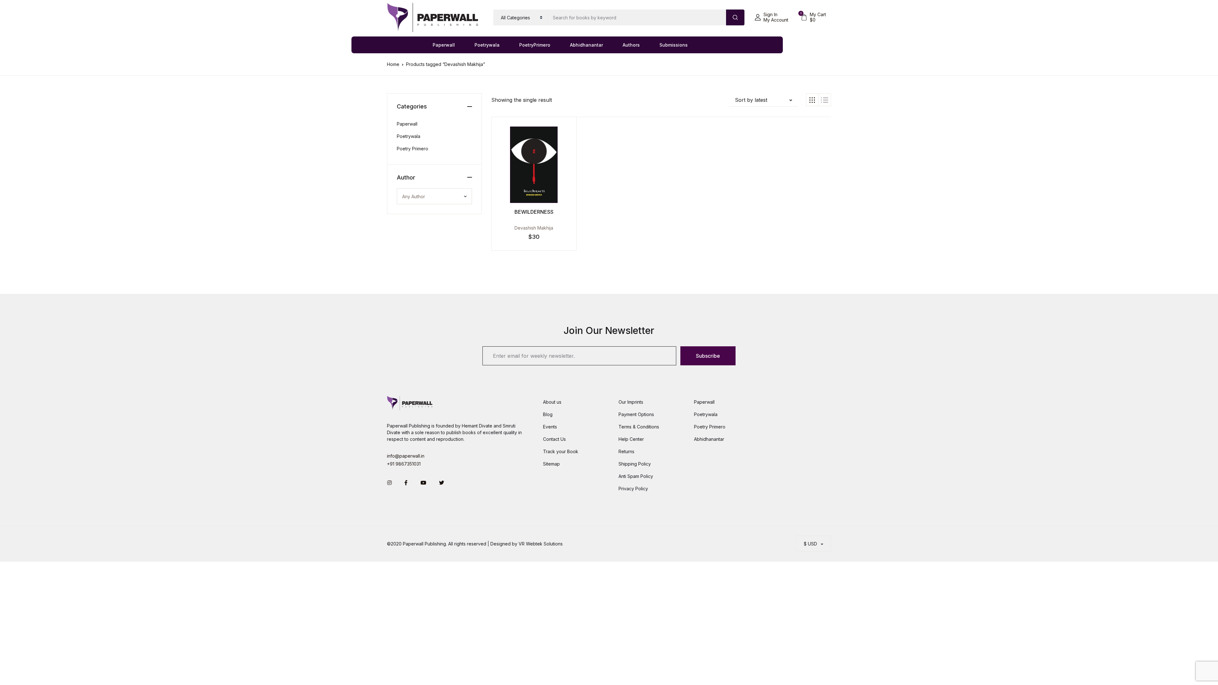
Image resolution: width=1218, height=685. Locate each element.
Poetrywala (487, 45)
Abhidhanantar (586, 45)
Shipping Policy (635, 463)
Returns (626, 451)
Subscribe (708, 356)
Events (550, 426)
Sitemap (551, 463)
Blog (548, 414)
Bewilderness (533, 212)
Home (393, 64)
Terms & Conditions (639, 426)
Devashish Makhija (533, 228)
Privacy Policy (633, 488)
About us (552, 402)
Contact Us (554, 439)
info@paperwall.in (405, 456)
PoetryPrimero (534, 45)
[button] (771, 17)
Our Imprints (631, 402)
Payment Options (636, 414)
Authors (631, 45)
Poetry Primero (412, 148)
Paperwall (444, 45)
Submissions (673, 45)
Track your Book (560, 451)
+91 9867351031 (404, 463)
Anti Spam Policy (636, 476)
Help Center (631, 439)
